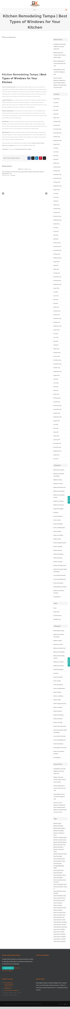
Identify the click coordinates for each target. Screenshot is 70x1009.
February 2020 (57, 352)
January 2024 (57, 212)
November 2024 (57, 178)
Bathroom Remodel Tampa (60, 844)
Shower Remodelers (58, 583)
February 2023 (57, 242)
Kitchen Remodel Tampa (59, 900)
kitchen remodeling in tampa (60, 884)
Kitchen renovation (58, 561)
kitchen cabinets (57, 531)
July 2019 (56, 379)
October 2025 (57, 136)
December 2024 (57, 174)
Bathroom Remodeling (59, 491)
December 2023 (57, 216)
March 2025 (56, 163)
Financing (56, 512)
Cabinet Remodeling (58, 508)
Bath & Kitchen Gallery (19, 149)
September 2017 (57, 451)
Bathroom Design (58, 479)
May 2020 (56, 341)
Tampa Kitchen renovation (59, 941)
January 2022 (57, 273)
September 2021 (57, 284)
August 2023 (56, 223)
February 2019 (57, 398)
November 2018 (57, 409)
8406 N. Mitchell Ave (9, 984)
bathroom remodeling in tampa (59, 834)
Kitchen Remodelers (58, 872)
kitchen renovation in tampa (60, 907)
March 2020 (56, 348)
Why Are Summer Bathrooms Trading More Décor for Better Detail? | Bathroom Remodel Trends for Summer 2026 (60, 82)
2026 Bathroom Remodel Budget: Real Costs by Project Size (60, 47)
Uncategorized (57, 596)
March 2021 (56, 307)
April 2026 (56, 114)
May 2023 (56, 235)
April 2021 (56, 303)
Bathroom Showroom (59, 505)
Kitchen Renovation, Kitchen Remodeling (60, 570)
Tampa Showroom (8, 982)
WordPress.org (57, 619)
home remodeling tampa (59, 858)
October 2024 (57, 182)
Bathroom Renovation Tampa (60, 853)
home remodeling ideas (59, 527)
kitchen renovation (58, 905)
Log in (55, 608)
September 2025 (57, 140)
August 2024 (56, 189)
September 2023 (57, 220)
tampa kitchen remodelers (59, 934)
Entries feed (56, 611)
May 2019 (56, 386)
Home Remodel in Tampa (59, 861)
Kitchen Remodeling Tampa (60, 895)
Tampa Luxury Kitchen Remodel (59, 592)
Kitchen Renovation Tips (59, 917)
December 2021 (57, 276)
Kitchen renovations (58, 910)
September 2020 (58, 326)
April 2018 (56, 432)
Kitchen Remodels (58, 558)
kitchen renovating (58, 902)
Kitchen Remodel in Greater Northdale (60, 892)
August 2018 (56, 420)
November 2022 (57, 250)
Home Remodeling (58, 523)
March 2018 (56, 435)
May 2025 (56, 155)
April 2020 (56, 345)
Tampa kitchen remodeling (60, 936)
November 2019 (57, 364)
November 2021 (57, 280)
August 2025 (56, 144)
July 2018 (56, 424)
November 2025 (57, 133)
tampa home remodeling (59, 929)
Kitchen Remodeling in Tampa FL (60, 887)
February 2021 (57, 311)
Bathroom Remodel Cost (59, 487)
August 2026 (57, 98)
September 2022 (57, 257)
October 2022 (57, 254)
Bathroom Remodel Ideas (59, 828)
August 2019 (56, 375)
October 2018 (57, 413)
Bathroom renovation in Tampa (59, 850)
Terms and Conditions (7, 970)
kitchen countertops (58, 535)
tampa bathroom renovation (60, 924)
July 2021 (56, 292)
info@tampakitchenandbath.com (11, 990)
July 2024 (56, 193)
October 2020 (57, 322)
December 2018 (57, 405)
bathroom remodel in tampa (60, 839)
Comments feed (57, 615)
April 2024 (56, 201)
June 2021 (56, 295)
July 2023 (56, 227)
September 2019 (57, 371)
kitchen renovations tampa (59, 912)
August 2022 (56, 261)
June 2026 (56, 106)
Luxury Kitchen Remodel (59, 575)
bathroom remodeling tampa (60, 837)
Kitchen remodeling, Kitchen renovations (60, 881)
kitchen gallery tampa (58, 870)
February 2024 (57, 208)
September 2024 (57, 186)
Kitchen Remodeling (58, 554)
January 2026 (57, 125)
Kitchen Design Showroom (60, 542)
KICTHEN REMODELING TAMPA (59, 867)
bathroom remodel (58, 483)
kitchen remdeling (27, 149)
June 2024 (56, 197)
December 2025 (57, 129)
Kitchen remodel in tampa (59, 898)
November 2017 (57, 447)
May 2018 (56, 428)
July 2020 (56, 333)
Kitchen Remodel (58, 550)
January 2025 (57, 170)
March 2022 (56, 269)
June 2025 (56, 151)
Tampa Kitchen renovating (59, 939)
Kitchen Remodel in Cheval (60, 875)
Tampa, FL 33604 (8, 985)
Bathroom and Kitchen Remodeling (59, 475)
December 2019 (57, 360)
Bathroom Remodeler (58, 825)
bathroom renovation (59, 501)
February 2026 (57, 121)
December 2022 (57, 246)
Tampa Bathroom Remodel (60, 586)
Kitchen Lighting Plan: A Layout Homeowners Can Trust (60, 63)
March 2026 (56, 117)
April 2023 (56, 239)
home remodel (57, 520)
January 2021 (57, 314)
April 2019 (56, 390)
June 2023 (56, 231)
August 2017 (56, 454)
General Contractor (58, 516)
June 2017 (56, 458)
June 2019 (56, 383)
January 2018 (57, 439)
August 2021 (56, 288)
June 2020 (56, 337)
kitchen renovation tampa (59, 914)
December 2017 (57, 443)
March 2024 (56, 204)
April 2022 (56, 265)
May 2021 (56, 299)
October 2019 (57, 367)
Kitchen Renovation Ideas (60, 565)
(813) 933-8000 (7, 988)
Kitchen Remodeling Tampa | (9, 87)
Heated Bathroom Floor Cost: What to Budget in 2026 (59, 72)
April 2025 (56, 159)
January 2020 (57, 356)
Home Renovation (57, 863)
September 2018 (57, 417)
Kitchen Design (57, 539)
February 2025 (57, 167)
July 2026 (56, 102)
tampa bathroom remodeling (60, 922)
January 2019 (57, 401)
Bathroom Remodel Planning (60, 842)
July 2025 (56, 148)
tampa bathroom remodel (59, 919)
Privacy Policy (17, 968)
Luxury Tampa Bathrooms (60, 579)
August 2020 (57, 329)
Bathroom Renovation (58, 847)
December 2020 (57, 318)
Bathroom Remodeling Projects (59, 496)
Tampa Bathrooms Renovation (60, 927)
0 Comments (12, 175)
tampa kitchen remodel (59, 931)
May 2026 (56, 110)
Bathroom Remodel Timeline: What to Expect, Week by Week (60, 55)
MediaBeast (5, 149)
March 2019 (56, 394)
